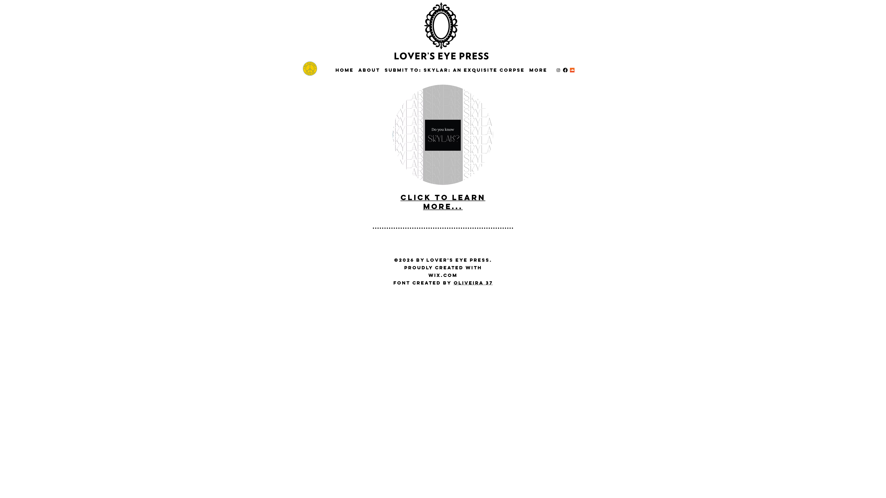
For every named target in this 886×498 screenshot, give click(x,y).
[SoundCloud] (572, 70)
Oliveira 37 (473, 283)
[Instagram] (558, 70)
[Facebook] (565, 70)
